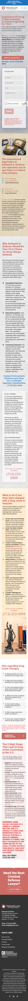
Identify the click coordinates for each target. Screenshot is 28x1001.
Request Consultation (8, 947)
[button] (25, 8)
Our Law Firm (6, 937)
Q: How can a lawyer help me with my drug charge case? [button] (15, 719)
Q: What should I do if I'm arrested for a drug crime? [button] (14, 675)
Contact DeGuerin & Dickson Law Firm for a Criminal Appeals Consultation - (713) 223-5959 (13, 381)
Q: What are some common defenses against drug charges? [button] (14, 697)
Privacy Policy (6, 944)
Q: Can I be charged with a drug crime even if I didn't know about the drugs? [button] (14, 688)
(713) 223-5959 (14, 476)
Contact (4, 942)
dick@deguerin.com (12, 925)
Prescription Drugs (11, 191)
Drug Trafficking (10, 179)
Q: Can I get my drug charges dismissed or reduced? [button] (12, 705)
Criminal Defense (7, 939)
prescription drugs (12, 812)
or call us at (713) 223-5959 (13, 63)
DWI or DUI (9, 189)
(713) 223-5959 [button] (8, 858)
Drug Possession (10, 181)
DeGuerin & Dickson (9, 36)
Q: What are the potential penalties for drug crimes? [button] (14, 681)
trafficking (11, 778)
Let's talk (15, 889)
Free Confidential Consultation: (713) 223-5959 (14, 3)
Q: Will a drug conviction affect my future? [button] (13, 713)
